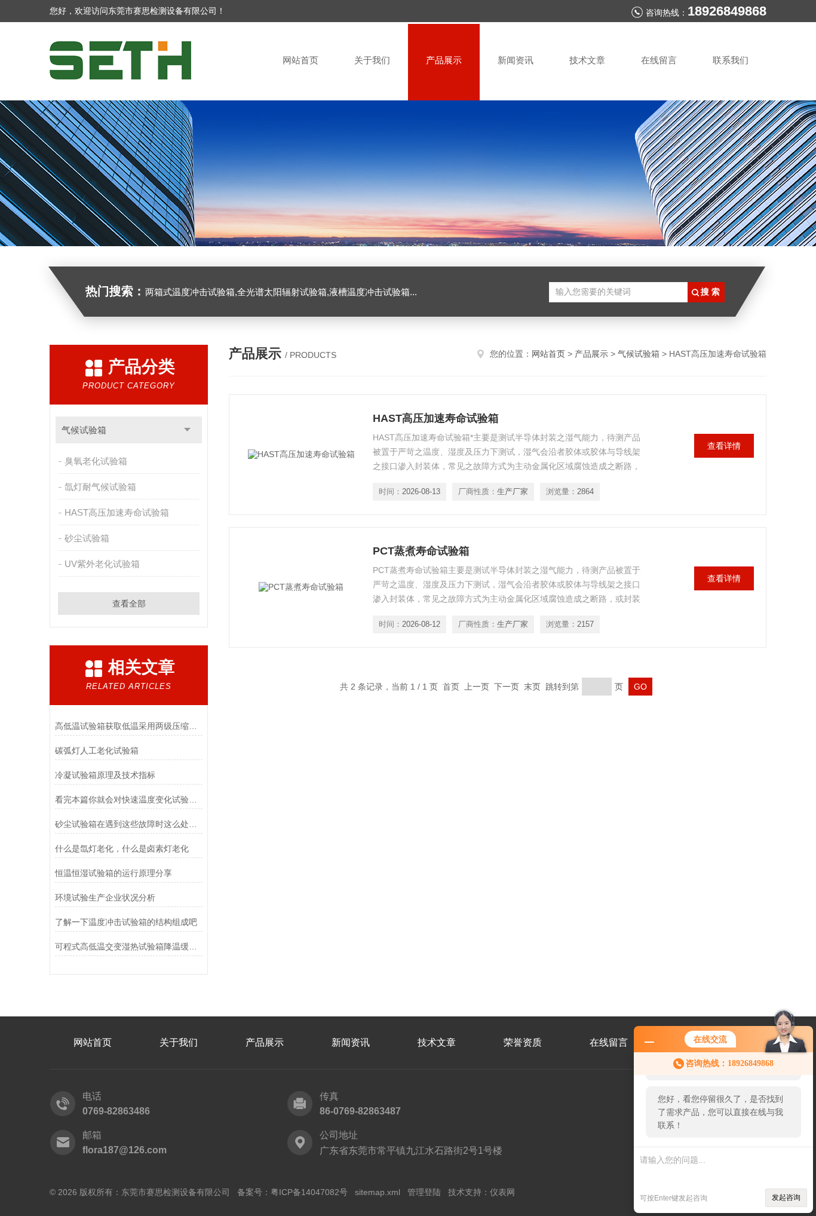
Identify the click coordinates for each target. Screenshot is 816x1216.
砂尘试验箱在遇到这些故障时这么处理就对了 (129, 824)
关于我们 (372, 60)
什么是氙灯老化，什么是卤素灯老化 (122, 848)
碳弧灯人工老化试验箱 (97, 750)
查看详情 (724, 446)
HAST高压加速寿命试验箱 (117, 512)
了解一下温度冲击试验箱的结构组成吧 (126, 922)
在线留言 (659, 60)
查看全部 (129, 603)
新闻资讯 (515, 60)
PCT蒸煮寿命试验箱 (421, 551)
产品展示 (444, 60)
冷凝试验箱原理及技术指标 (105, 775)
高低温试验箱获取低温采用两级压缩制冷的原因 (129, 726)
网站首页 (300, 60)
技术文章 (587, 60)
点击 (187, 429)
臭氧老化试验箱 (96, 461)
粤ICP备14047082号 (309, 1192)
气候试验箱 (84, 430)
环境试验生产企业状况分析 (105, 897)
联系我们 (730, 60)
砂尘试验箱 (87, 538)
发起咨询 (786, 1197)
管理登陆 (424, 1192)
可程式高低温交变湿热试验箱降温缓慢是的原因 (129, 946)
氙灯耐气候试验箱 (100, 487)
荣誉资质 (523, 1042)
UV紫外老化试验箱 (102, 564)
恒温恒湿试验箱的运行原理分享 (113, 873)
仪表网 (502, 1192)
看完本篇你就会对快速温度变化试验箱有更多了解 (129, 799)
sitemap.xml (377, 1192)
